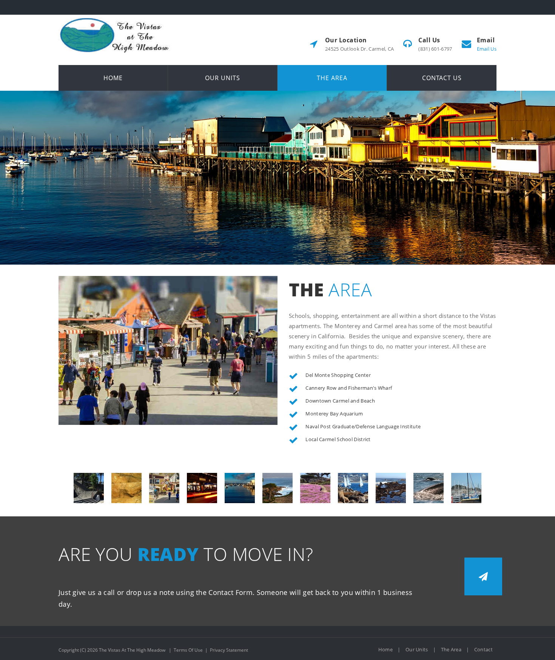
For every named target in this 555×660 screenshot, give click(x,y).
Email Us (486, 48)
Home (385, 649)
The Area (451, 649)
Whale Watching (428, 488)
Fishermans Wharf (240, 488)
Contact (483, 649)
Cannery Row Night (202, 488)
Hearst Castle (89, 488)
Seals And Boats (353, 488)
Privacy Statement (229, 650)
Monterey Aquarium (126, 488)
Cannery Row (164, 488)
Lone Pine (277, 488)
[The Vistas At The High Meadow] (115, 18)
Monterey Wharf (466, 488)
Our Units (416, 649)
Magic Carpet (315, 488)
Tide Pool (391, 488)
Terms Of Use (188, 650)
